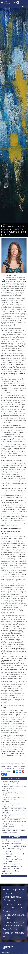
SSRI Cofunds (11, 854)
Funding (18, 842)
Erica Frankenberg (13, 360)
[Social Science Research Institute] (9, 947)
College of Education (7, 766)
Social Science (9, 842)
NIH (22, 854)
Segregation (12, 763)
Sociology (18, 843)
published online (8, 749)
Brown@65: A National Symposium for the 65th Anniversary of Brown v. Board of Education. (14, 509)
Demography (8, 843)
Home (2, 224)
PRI (3, 840)
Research (17, 869)
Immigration (18, 851)
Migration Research (12, 864)
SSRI (6, 768)
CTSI (7, 846)
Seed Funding (11, 856)
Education (16, 766)
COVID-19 (8, 871)
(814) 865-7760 (5, 952)
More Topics (14, 875)
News (7, 224)
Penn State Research (14, 768)
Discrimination (20, 763)
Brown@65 (10, 755)
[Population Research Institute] (14, 2)
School (22, 768)
